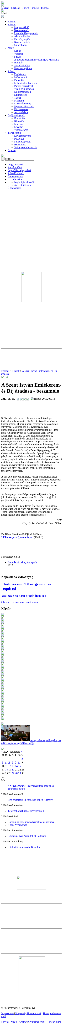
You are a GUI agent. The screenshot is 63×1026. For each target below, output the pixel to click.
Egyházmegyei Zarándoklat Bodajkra (27, 836)
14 (16, 766)
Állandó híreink (22, 36)
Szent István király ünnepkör (22, 562)
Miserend (19, 100)
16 (22, 766)
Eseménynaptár (22, 39)
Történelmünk (15, 132)
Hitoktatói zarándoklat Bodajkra (24, 847)
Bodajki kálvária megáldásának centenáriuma (31, 822)
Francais (35, 8)
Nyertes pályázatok (24, 106)
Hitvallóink (20, 144)
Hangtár (18, 62)
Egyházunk (20, 74)
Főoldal (5, 371)
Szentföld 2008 (22, 65)
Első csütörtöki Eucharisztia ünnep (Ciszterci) (31, 799)
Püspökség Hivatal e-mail (28, 1013)
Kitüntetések (20, 94)
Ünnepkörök (20, 45)
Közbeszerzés (21, 109)
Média (11, 48)
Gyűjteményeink (16, 115)
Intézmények (20, 77)
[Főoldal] (2, 5)
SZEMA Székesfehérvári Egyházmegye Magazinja (36, 58)
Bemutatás (19, 118)
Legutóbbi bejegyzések (26, 33)
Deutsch (25, 8)
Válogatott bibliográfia (25, 147)
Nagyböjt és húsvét (24, 182)
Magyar (5, 8)
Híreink (12, 21)
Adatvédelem (21, 112)
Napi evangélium (23, 68)
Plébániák (19, 80)
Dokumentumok (22, 91)
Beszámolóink (21, 30)
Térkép (17, 97)
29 (19, 773)
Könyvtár (19, 121)
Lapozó (12, 150)
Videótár (18, 53)
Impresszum (7, 1013)
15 (19, 766)
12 (9, 766)
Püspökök (19, 138)
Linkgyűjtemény (22, 103)
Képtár (17, 50)
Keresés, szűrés (22, 42)
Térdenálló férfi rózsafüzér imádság (26, 811)
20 (13, 769)
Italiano (45, 8)
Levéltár (18, 127)
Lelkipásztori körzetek (25, 83)
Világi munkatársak (24, 89)
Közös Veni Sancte (17, 825)
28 (16, 773)
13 (13, 766)
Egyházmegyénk (22, 135)
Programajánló (21, 27)
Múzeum (18, 124)
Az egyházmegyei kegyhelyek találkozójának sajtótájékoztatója (31, 742)
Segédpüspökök (22, 141)
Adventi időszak (22, 185)
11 (6, 766)
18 (6, 769)
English (15, 8)
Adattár (11, 71)
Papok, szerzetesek (23, 86)
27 (13, 773)
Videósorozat (21, 129)
